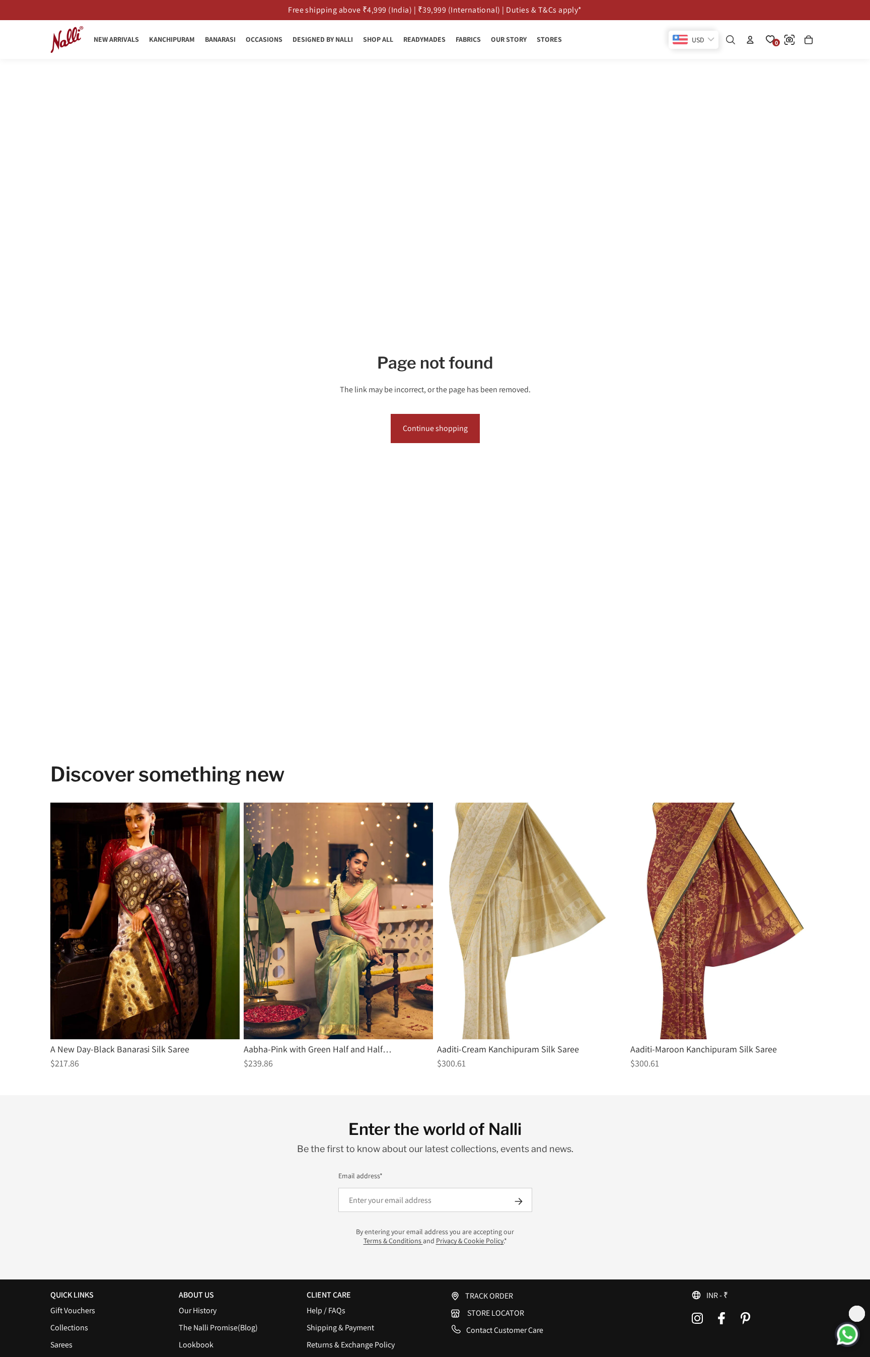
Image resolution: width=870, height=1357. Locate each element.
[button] (755, 1295)
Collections (69, 1327)
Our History (197, 1310)
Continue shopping (435, 428)
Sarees (61, 1344)
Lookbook (196, 1344)
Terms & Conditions (393, 1240)
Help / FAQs (326, 1310)
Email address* (360, 1175)
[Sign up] (519, 1201)
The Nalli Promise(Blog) (218, 1327)
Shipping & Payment (340, 1327)
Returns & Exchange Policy (351, 1344)
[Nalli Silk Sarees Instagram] (697, 1318)
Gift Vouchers (72, 1310)
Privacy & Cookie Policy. (470, 1240)
